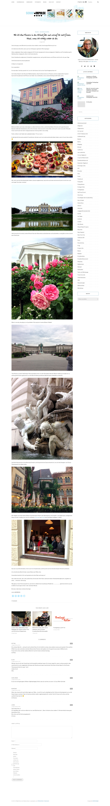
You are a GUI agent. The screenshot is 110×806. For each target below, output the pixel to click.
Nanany (14, 688)
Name (13, 741)
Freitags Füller (81, 187)
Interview (80, 208)
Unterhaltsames (44, 31)
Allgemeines (81, 128)
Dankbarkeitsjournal (83, 160)
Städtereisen (81, 264)
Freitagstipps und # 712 (59, 627)
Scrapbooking (20, 2)
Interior (79, 205)
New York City (81, 235)
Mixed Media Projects (83, 227)
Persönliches (81, 243)
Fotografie (38, 2)
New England (81, 232)
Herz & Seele (81, 200)
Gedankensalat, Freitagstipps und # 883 (91, 96)
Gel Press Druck (82, 192)
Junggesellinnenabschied (84, 211)
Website (13, 748)
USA (79, 280)
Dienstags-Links (81, 165)
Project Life (80, 248)
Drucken (80, 171)
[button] (13, 596)
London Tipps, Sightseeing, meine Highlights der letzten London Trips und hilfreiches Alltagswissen (20, 629)
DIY (78, 168)
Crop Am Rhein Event (83, 157)
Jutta (43, 517)
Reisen (44, 2)
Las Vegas (80, 216)
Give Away (80, 195)
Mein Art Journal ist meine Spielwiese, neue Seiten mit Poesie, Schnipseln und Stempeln (92, 90)
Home (13, 2)
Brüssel (79, 147)
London (79, 221)
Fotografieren (81, 184)
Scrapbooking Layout (83, 259)
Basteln (79, 139)
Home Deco (81, 203)
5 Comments (14, 600)
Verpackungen (81, 282)
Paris (79, 240)
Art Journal (80, 131)
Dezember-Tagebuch (83, 163)
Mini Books (80, 224)
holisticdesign (95, 801)
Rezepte (79, 253)
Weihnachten (81, 285)
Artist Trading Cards (83, 133)
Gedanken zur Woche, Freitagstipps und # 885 (91, 77)
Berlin (79, 141)
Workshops (29, 2)
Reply (71, 643)
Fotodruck (80, 179)
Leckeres (80, 219)
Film (79, 173)
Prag (79, 245)
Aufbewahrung (81, 136)
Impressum (46, 801)
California (80, 149)
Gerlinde (37, 517)
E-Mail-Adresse (15, 744)
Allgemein (80, 125)
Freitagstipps (81, 189)
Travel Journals (81, 274)
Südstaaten (80, 269)
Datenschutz (40, 801)
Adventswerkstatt (82, 123)
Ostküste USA (81, 237)
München (80, 229)
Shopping (80, 261)
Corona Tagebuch (82, 155)
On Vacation (89, 102)
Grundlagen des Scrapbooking (85, 197)
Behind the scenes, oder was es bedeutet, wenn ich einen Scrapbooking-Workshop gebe (40, 629)
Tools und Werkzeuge (83, 272)
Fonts (79, 176)
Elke (13, 659)
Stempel (80, 267)
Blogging (80, 144)
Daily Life (51, 2)
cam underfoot (81, 152)
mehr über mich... (92, 61)
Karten (79, 213)
